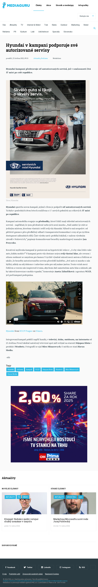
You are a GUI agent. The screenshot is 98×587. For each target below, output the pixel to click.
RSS (83, 567)
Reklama (6, 32)
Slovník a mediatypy (65, 5)
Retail (86, 25)
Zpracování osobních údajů (32, 574)
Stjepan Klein (48, 369)
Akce (48, 5)
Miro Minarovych (72, 369)
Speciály (56, 32)
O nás (4, 574)
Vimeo (39, 330)
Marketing (75, 25)
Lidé (32, 32)
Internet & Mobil (33, 25)
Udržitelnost (43, 32)
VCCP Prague (26, 330)
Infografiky (83, 5)
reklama (20, 369)
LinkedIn (47, 567)
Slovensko (68, 32)
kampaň (29, 369)
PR (15, 32)
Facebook (11, 567)
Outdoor (64, 25)
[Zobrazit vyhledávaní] (93, 28)
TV (22, 25)
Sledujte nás (84, 16)
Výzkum (23, 32)
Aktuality (13, 25)
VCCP (37, 369)
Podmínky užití (14, 574)
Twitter (30, 567)
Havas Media (12, 374)
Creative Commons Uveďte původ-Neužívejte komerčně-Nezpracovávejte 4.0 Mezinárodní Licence (35, 581)
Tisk (46, 25)
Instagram (66, 567)
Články (39, 5)
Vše (4, 25)
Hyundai (10, 330)
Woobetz (59, 369)
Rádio (54, 25)
